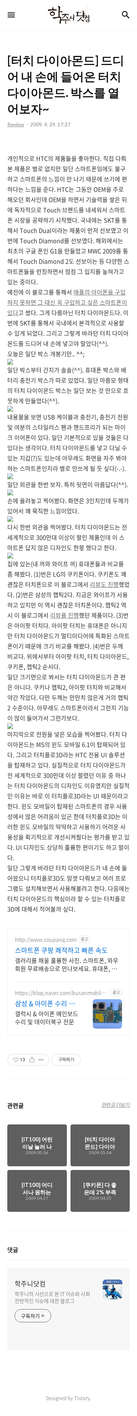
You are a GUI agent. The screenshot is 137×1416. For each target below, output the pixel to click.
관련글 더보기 (116, 1104)
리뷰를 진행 (64, 615)
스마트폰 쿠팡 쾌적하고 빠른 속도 (61, 950)
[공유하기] (32, 1059)
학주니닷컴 (30, 1283)
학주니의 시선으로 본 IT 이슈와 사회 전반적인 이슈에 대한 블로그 (52, 1297)
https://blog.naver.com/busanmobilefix (61, 993)
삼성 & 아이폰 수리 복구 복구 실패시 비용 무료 (46, 1003)
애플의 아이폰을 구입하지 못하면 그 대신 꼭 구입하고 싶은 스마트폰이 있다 (67, 302)
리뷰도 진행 (104, 584)
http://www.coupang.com (46, 939)
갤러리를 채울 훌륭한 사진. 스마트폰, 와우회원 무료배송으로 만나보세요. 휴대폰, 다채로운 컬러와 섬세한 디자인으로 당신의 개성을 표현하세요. (68, 964)
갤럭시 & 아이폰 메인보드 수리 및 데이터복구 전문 (46, 1017)
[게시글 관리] (41, 1059)
